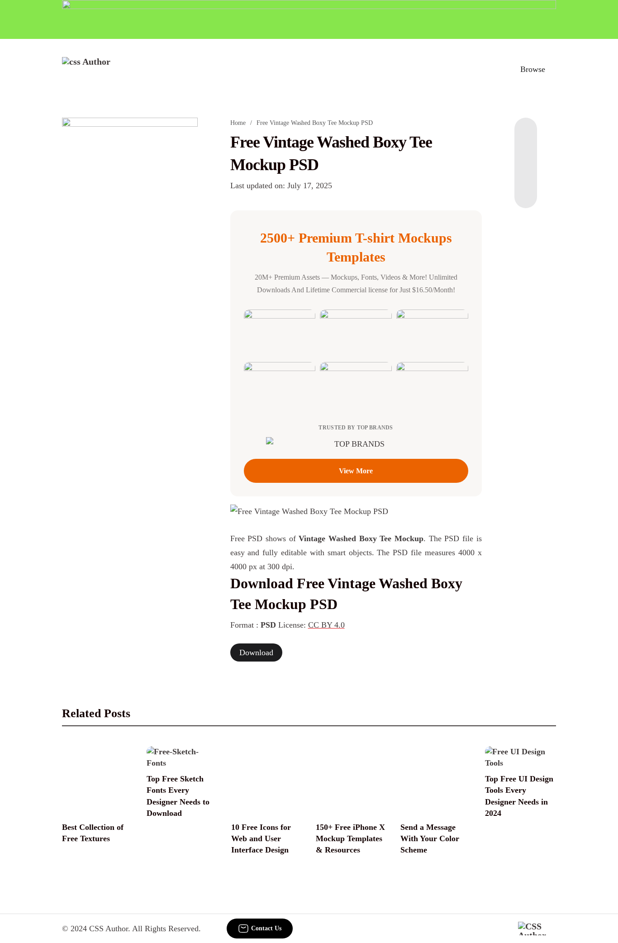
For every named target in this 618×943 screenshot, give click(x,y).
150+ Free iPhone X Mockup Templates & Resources (350, 838)
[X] (525, 190)
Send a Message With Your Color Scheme (429, 838)
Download (256, 652)
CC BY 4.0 (326, 624)
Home (238, 122)
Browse (532, 69)
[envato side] (130, 252)
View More (356, 471)
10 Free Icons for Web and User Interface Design (261, 838)
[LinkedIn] (525, 154)
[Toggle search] (493, 69)
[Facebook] (525, 136)
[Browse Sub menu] (553, 69)
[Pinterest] (525, 172)
